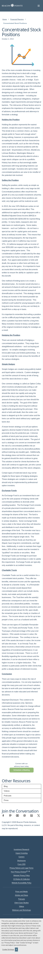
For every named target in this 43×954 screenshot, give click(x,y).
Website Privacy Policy (21, 875)
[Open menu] (38, 5)
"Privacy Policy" (9, 943)
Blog (6, 786)
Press (6, 800)
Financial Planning (17, 19)
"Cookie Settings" (25, 943)
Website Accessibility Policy (21, 883)
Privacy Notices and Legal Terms (21, 868)
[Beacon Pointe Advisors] (12, 5)
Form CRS (21, 864)
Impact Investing (22, 853)
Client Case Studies (21, 903)
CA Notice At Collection (21, 879)
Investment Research (21, 849)
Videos (7, 791)
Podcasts (7, 796)
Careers (21, 857)
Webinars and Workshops (21, 910)
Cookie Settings (8, 949)
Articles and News (21, 895)
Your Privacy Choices (18, 872)
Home (4, 19)
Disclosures (21, 860)
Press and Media (21, 891)
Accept (16, 949)
